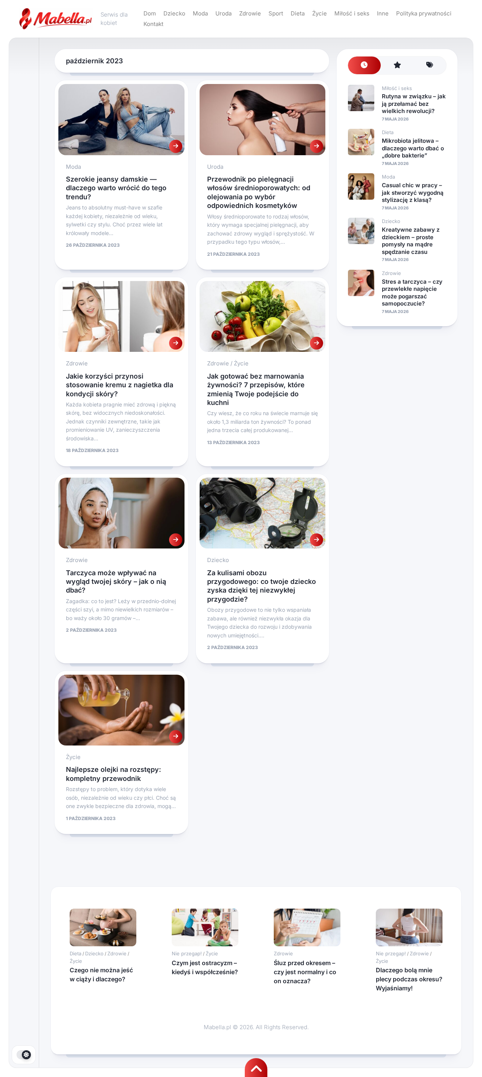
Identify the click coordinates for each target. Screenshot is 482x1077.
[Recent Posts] (364, 65)
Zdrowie (250, 13)
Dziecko (174, 13)
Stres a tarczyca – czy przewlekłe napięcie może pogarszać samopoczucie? (412, 292)
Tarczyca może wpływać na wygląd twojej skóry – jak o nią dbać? (116, 581)
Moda (200, 13)
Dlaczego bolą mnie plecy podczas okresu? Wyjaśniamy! (409, 979)
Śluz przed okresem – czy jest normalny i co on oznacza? (305, 972)
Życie (319, 13)
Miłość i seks (351, 13)
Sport (275, 13)
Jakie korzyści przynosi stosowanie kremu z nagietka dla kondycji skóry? (119, 385)
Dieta (298, 13)
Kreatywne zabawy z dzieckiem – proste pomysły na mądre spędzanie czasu (410, 240)
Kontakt (153, 23)
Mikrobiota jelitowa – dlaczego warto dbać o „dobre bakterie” (413, 148)
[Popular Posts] (397, 65)
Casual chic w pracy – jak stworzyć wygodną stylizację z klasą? (413, 192)
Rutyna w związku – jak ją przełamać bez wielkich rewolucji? (414, 104)
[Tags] (429, 65)
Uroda (223, 13)
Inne (383, 13)
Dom (149, 13)
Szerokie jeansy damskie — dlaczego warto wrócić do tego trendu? (116, 188)
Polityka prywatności (423, 13)
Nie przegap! (187, 953)
